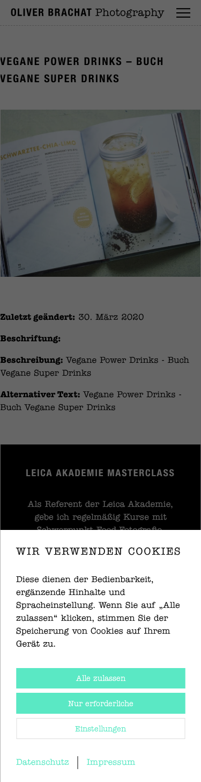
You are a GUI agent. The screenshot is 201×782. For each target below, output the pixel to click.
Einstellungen (100, 729)
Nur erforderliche (100, 704)
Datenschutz (42, 762)
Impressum (111, 762)
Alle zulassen (100, 679)
